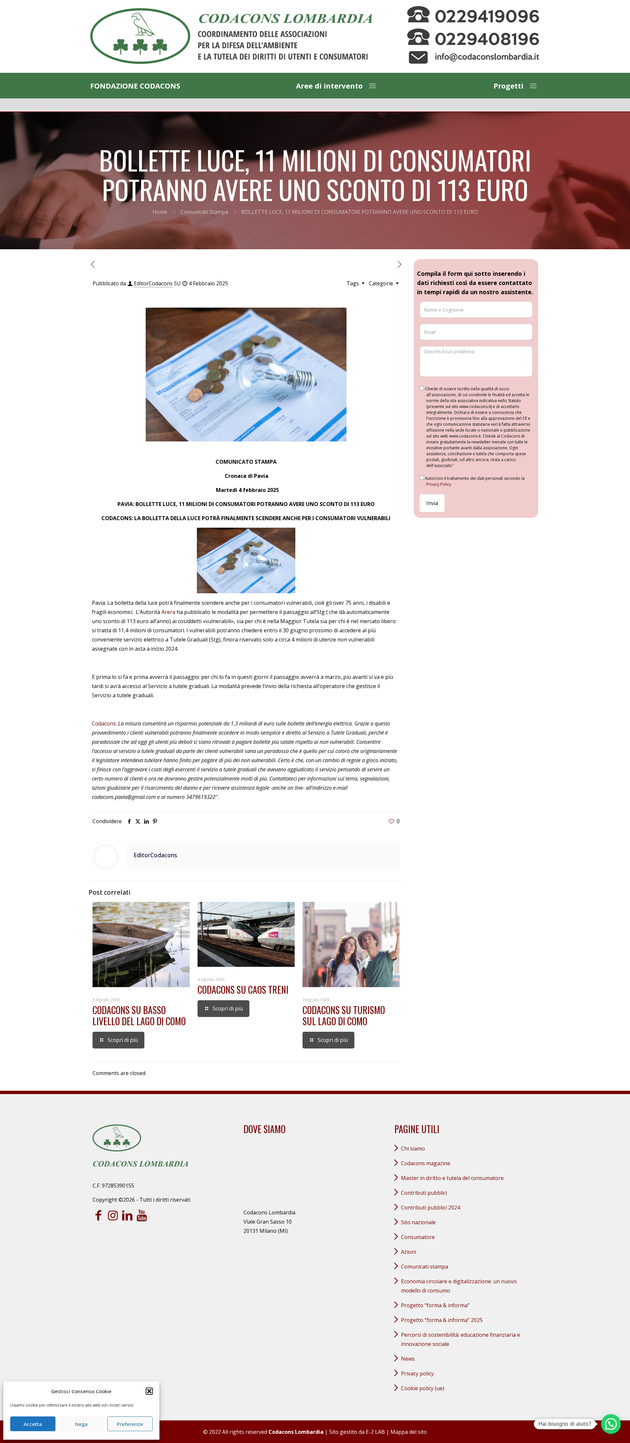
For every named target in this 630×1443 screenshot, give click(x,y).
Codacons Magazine (425, 1163)
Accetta (33, 1424)
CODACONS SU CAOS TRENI (243, 989)
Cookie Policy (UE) (422, 1388)
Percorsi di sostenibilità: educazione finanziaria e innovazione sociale (460, 1339)
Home (160, 211)
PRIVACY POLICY (417, 1373)
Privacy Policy (438, 484)
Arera (168, 612)
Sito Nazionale (418, 1222)
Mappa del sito (408, 1431)
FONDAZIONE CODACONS (135, 86)
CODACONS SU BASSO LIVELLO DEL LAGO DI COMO (139, 1015)
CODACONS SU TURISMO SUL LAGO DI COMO (344, 1015)
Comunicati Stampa (204, 211)
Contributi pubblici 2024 (430, 1207)
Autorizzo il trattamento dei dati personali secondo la (474, 481)
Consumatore (418, 1237)
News (408, 1358)
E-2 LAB (375, 1431)
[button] (149, 1391)
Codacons (104, 723)
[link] (231, 36)
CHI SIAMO (413, 1148)
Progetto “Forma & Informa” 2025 (442, 1320)
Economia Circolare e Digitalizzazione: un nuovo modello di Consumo (459, 1286)
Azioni (408, 1251)
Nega (81, 1424)
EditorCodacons (153, 283)
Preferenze (130, 1424)
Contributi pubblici (424, 1192)
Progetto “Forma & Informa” (435, 1305)
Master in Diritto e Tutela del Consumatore (452, 1178)
